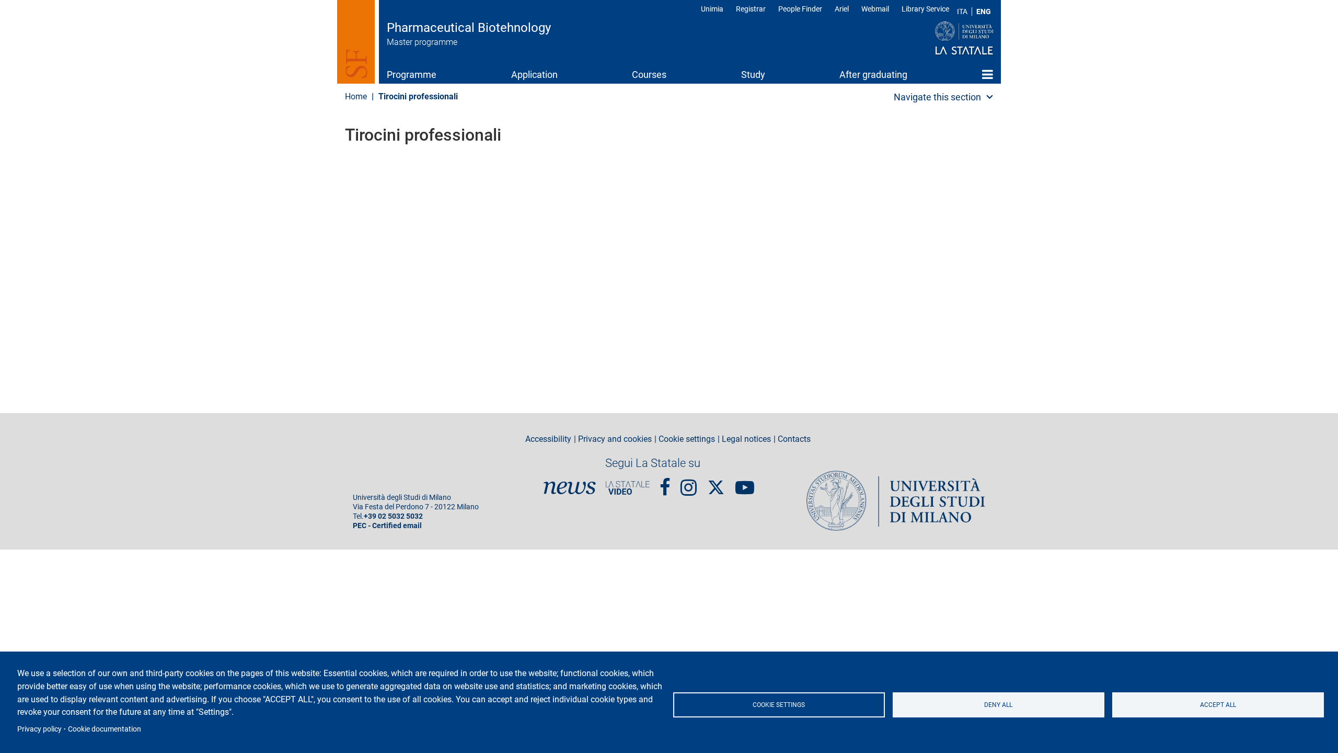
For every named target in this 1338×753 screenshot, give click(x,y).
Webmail (875, 9)
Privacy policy (39, 729)
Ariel (842, 9)
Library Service (925, 9)
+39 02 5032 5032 (393, 516)
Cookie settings (779, 705)
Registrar (751, 9)
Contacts (794, 439)
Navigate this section (937, 97)
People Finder (800, 9)
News (570, 487)
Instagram (688, 483)
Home (987, 74)
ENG (983, 11)
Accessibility (548, 439)
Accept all (1218, 705)
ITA (962, 11)
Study (753, 74)
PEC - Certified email (387, 525)
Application (534, 74)
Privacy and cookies (615, 439)
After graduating (873, 74)
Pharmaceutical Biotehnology (469, 28)
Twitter (716, 482)
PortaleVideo (628, 487)
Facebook (665, 483)
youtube (744, 483)
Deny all (998, 705)
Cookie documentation (104, 729)
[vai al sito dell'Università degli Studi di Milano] (944, 38)
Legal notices (746, 439)
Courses (649, 74)
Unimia (712, 9)
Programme (411, 74)
